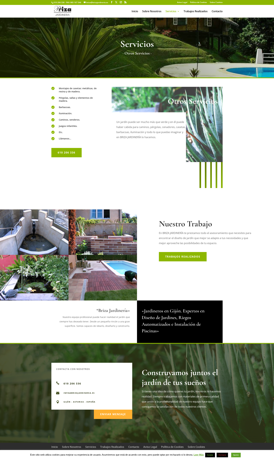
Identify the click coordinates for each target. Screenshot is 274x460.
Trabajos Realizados (196, 11)
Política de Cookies (198, 2)
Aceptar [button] (210, 455)
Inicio (135, 11)
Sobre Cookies (216, 2)
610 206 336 (66, 152)
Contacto (217, 11)
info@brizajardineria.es (79, 393)
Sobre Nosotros (151, 11)
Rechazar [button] (222, 455)
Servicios (171, 11)
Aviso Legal (182, 2)
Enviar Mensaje (113, 414)
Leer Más (199, 454)
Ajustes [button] (236, 455)
